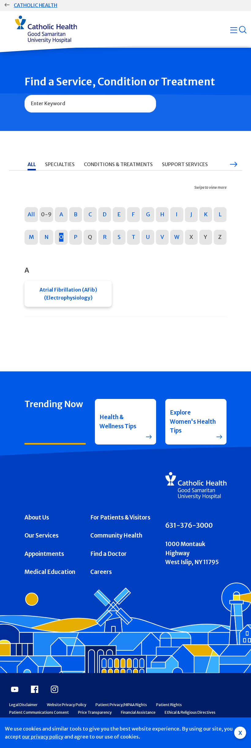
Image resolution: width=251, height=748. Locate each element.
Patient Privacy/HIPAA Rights (121, 704)
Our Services (41, 535)
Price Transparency (95, 712)
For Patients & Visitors (120, 517)
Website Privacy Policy (66, 704)
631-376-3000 (189, 525)
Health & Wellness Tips (117, 422)
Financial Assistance (138, 712)
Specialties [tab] (60, 164)
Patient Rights (169, 704)
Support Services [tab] (185, 164)
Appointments (44, 553)
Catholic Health (35, 5)
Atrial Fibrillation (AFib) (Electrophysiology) (68, 294)
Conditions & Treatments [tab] (118, 164)
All (31, 214)
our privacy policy (42, 737)
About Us (36, 517)
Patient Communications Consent (39, 712)
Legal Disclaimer (23, 704)
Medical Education (49, 571)
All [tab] (32, 164)
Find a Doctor (108, 553)
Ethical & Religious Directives (190, 712)
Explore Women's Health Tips (193, 421)
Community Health (116, 535)
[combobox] (90, 104)
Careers (101, 571)
